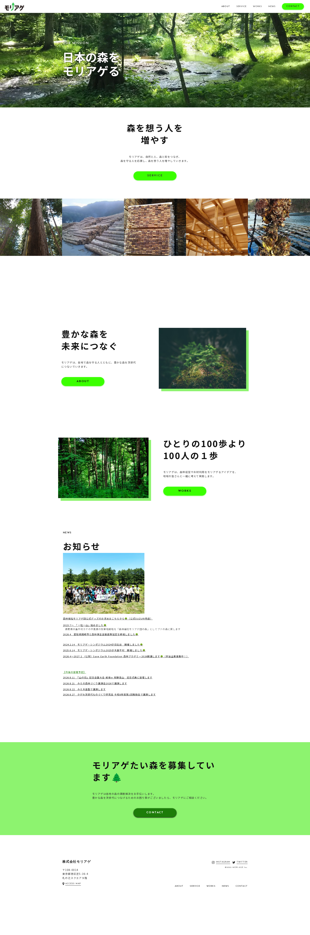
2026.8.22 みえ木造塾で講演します (84, 689)
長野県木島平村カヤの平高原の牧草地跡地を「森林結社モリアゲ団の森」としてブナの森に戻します (123, 629)
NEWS (272, 6)
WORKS (257, 6)
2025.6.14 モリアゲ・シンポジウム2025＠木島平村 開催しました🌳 (104, 650)
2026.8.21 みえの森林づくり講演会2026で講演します (95, 683)
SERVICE (241, 6)
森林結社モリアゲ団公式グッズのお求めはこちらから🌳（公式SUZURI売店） (108, 618)
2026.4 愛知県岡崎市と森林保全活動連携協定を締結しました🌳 (100, 634)
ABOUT (225, 6)
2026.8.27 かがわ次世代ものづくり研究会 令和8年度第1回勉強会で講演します (109, 694)
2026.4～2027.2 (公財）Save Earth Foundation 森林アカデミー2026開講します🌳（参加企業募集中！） (126, 656)
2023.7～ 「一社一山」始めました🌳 (85, 625)
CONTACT (293, 6)
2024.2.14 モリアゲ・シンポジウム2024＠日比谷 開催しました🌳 (103, 644)
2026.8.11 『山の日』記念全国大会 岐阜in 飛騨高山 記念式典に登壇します (107, 677)
